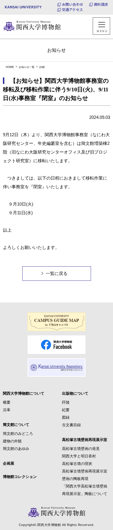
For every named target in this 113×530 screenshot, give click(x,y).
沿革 (6, 410)
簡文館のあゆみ (16, 448)
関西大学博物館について (23, 393)
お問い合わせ (72, 4)
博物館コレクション (20, 476)
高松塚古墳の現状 (77, 463)
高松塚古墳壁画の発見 (81, 448)
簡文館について (16, 424)
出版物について (75, 393)
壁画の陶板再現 (75, 479)
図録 (66, 417)
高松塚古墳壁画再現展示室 (84, 439)
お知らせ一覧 (26, 67)
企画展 (8, 463)
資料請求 (101, 4)
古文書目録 (71, 425)
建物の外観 (12, 441)
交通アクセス (72, 10)
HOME (10, 67)
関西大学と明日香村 (79, 456)
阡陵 (66, 402)
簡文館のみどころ (18, 433)
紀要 (66, 410)
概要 (6, 402)
